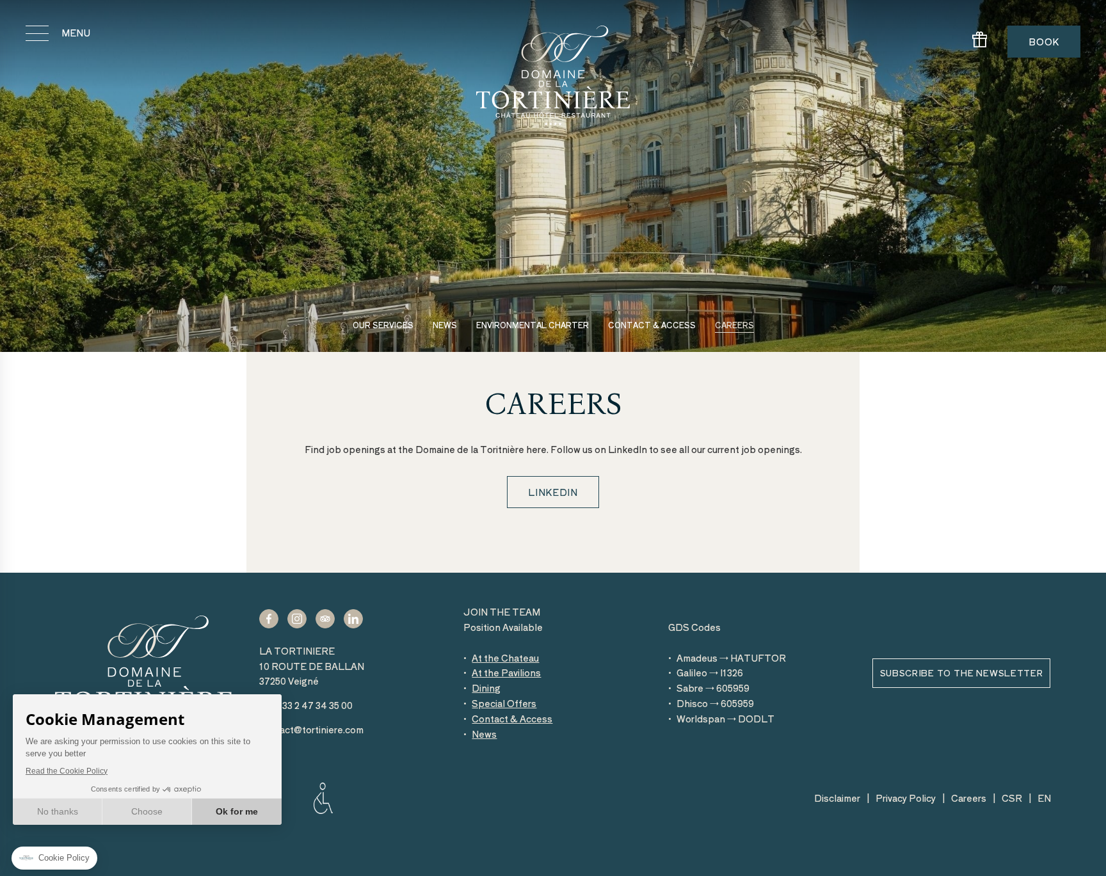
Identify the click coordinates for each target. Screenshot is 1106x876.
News (445, 324)
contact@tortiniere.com (311, 729)
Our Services (383, 324)
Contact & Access (652, 324)
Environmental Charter (532, 324)
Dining (486, 687)
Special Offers (504, 703)
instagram (297, 618)
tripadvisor (325, 618)
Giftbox (980, 42)
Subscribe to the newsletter (961, 673)
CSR (1012, 798)
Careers (734, 324)
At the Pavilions (506, 672)
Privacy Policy (906, 798)
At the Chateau (505, 657)
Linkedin (553, 492)
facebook (268, 618)
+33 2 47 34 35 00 (306, 705)
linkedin (353, 618)
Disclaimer (837, 798)
